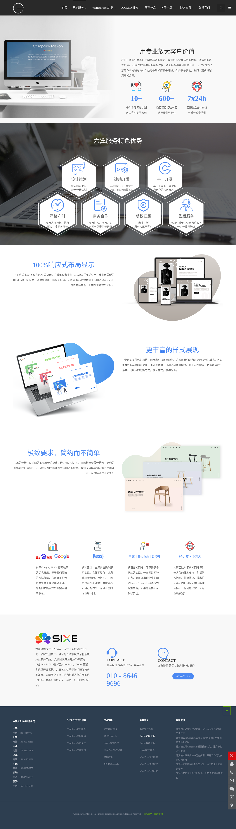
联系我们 (204, 7)
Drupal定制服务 (147, 750)
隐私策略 (147, 814)
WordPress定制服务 (76, 729)
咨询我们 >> (183, 676)
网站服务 (78, 7)
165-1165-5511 (23, 786)
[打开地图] (232, 805)
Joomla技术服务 (147, 743)
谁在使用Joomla (111, 764)
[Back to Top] (227, 710)
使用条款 (158, 814)
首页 (64, 7)
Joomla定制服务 (147, 736)
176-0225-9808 (23, 750)
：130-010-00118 (23, 741)
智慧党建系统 (146, 729)
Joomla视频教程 (111, 743)
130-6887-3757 (23, 768)
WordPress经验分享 (113, 750)
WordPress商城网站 (76, 736)
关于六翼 (167, 7)
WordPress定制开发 (149, 757)
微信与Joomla (110, 736)
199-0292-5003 (23, 777)
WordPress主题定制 (76, 750)
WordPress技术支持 (76, 743)
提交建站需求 (110, 729)
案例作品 (150, 7)
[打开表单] (232, 797)
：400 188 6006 (22, 733)
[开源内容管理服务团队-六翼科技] (18, 8)
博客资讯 (186, 7)
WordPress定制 (102, 7)
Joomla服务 (129, 7)
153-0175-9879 (23, 759)
